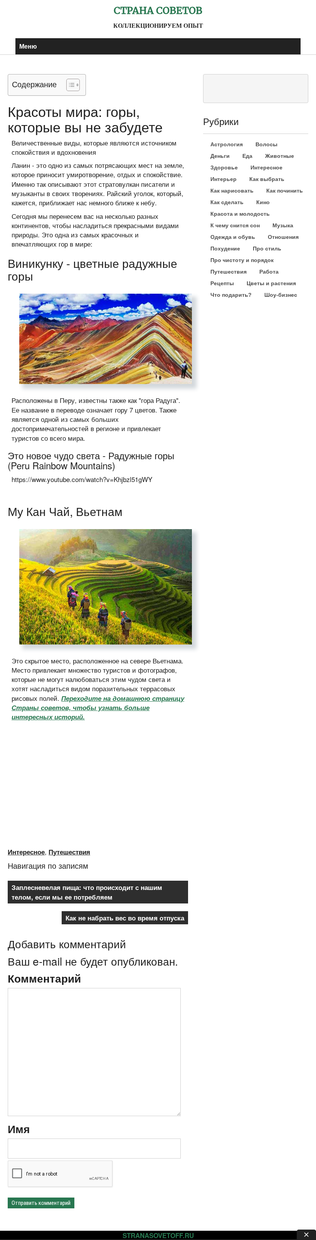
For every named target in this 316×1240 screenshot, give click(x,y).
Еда (247, 156)
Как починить (284, 191)
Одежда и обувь (232, 237)
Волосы (266, 144)
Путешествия (69, 851)
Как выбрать (266, 179)
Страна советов (158, 10)
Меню (28, 46)
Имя (19, 1129)
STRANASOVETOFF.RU (158, 1235)
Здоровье (224, 167)
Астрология (226, 144)
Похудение (225, 248)
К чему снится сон (235, 225)
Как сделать (227, 202)
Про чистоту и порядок (242, 260)
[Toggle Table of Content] (69, 84)
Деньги (220, 156)
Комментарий (44, 978)
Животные (279, 156)
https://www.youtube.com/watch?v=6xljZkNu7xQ (72, 729)
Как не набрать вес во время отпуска (125, 917)
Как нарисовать (232, 191)
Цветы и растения (271, 283)
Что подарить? (231, 295)
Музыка (282, 225)
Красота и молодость (240, 214)
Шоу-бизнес (280, 295)
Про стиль (267, 248)
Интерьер (223, 179)
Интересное (26, 851)
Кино (263, 202)
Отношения (283, 237)
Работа (269, 272)
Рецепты (222, 283)
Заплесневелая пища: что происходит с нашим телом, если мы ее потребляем (87, 892)
